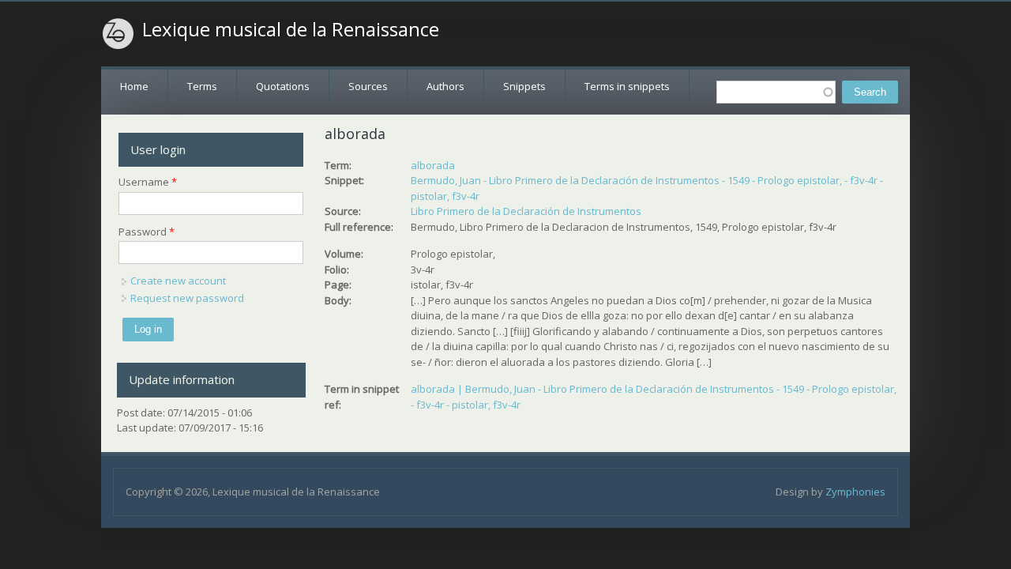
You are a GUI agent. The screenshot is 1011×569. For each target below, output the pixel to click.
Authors (445, 86)
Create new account (178, 280)
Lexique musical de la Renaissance (290, 29)
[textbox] (776, 92)
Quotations (283, 86)
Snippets (524, 86)
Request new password (187, 298)
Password (146, 231)
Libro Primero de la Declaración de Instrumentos (526, 211)
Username (147, 182)
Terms (202, 86)
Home (134, 86)
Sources (368, 86)
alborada (433, 165)
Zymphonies (855, 491)
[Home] (118, 34)
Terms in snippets (627, 86)
